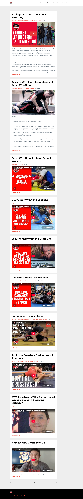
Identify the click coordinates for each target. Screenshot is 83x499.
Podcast (49, 2)
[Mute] (50, 46)
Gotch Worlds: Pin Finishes (27, 316)
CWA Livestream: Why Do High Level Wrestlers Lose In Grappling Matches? (33, 400)
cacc (12, 20)
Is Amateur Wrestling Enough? (30, 200)
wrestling (40, 20)
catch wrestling (25, 20)
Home (41, 2)
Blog (45, 2)
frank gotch (32, 319)
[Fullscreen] (54, 46)
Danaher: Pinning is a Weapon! (30, 277)
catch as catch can (18, 20)
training (35, 20)
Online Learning (55, 2)
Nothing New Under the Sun (28, 442)
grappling (40, 319)
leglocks (31, 20)
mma (13, 242)
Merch (61, 2)
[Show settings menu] (52, 46)
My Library (66, 2)
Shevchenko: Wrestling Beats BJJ (31, 238)
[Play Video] (13, 46)
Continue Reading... (16, 74)
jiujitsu (31, 280)
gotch (36, 319)
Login (71, 2)
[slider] (32, 46)
